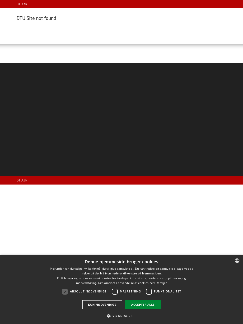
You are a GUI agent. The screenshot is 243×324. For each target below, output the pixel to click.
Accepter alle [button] (142, 305)
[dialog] (121, 289)
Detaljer (161, 283)
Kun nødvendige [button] (102, 305)
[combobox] (237, 260)
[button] (121, 315)
